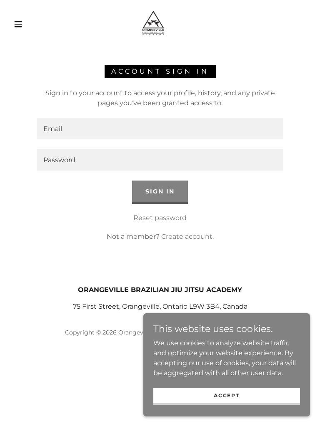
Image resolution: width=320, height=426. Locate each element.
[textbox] (160, 128)
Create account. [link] (187, 236)
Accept (226, 395)
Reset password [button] (160, 218)
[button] (18, 24)
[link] (153, 23)
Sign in (160, 191)
